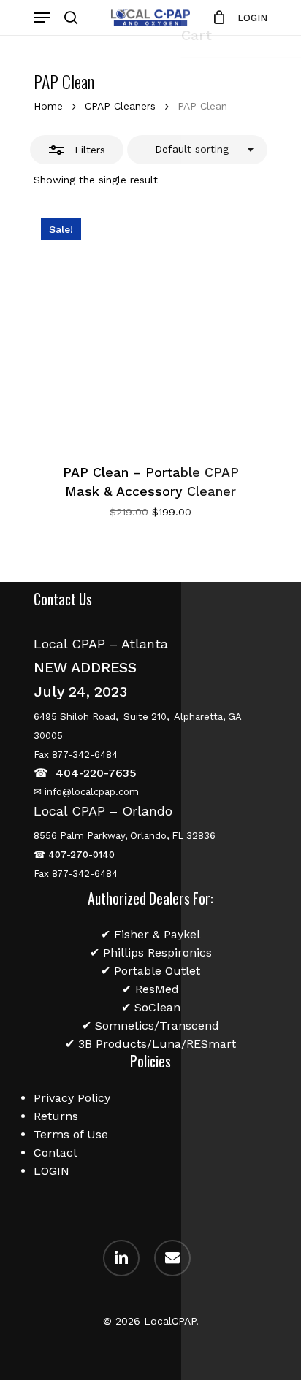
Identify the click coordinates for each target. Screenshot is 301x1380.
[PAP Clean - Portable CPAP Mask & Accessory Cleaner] (150, 328)
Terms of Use (71, 1134)
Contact (55, 1152)
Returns (56, 1116)
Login (252, 18)
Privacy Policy (72, 1098)
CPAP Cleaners (120, 106)
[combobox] (197, 149)
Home (48, 106)
